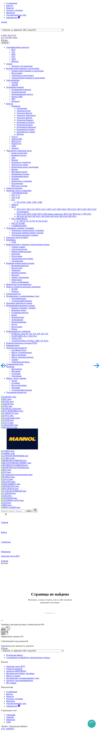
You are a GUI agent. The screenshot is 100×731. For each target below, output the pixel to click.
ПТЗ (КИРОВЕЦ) (19, 219)
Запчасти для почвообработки (19, 680)
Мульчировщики (18, 322)
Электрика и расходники (22, 75)
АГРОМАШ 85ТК (19, 193)
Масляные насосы (19, 172)
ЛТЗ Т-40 (15, 197)
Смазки (14, 359)
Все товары (11, 683)
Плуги (14, 324)
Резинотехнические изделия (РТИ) (21, 343)
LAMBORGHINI (19, 226)
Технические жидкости (16, 348)
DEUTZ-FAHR (18, 223)
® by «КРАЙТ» (8, 729)
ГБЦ (13, 158)
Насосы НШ (16, 96)
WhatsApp (10, 719)
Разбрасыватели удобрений (18, 331)
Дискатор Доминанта (26, 115)
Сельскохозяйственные (21, 301)
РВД (13, 99)
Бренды (9, 5)
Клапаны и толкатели (21, 162)
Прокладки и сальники (21, 181)
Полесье (15, 148)
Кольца (14, 169)
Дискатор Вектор (24, 113)
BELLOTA (16, 141)
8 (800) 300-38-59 (8, 35)
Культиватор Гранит (26, 122)
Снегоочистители (19, 249)
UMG (13, 146)
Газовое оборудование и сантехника (27, 71)
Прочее (14, 160)
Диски (14, 381)
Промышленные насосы (22, 94)
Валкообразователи (20, 265)
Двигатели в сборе (19, 165)
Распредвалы (17, 183)
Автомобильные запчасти (17, 47)
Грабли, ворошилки (20, 277)
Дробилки (15, 270)
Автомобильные (18, 298)
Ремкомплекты (12, 345)
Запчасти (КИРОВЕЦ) (16, 671)
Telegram (10, 717)
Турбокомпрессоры (14, 364)
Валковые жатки (18, 310)
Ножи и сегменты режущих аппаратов (23, 287)
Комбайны (11, 240)
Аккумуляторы (13, 80)
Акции (4, 22)
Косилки (15, 275)
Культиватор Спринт (26, 132)
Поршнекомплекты (20, 176)
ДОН (13, 242)
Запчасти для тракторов (22, 66)
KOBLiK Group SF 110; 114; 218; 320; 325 (29, 334)
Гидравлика (22, 108)
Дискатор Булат (24, 111)
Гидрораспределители (21, 89)
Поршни (15, 179)
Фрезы (14, 329)
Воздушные (16, 369)
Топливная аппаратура (16, 392)
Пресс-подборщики (20, 282)
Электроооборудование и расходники (28, 78)
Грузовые (15, 383)
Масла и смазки (13, 676)
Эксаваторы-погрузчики (22, 258)
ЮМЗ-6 (14, 204)
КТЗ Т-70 (15, 195)
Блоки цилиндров (19, 153)
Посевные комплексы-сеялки (19, 303)
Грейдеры (15, 254)
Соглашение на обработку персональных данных (28, 657)
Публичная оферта (14, 655)
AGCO (14, 136)
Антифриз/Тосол (18, 350)
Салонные (16, 373)
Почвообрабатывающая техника (20, 305)
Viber (8, 722)
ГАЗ (13, 52)
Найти (29, 511)
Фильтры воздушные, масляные (20, 673)
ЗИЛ (13, 54)
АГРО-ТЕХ (16, 338)
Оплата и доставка (14, 10)
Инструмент (16, 73)
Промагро (15, 106)
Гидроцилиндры (18, 92)
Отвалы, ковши (18, 247)
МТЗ (13, 207)
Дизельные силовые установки (20, 228)
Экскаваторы (17, 261)
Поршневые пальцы (20, 174)
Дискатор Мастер (24, 118)
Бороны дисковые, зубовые (23, 308)
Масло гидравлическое (21, 352)
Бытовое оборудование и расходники (22, 68)
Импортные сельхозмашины (18, 284)
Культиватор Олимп (26, 129)
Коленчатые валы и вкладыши (25, 167)
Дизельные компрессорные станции (27, 233)
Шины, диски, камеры (16, 378)
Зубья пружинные (14, 188)
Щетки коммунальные (21, 251)
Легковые (15, 388)
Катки (14, 315)
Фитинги (15, 101)
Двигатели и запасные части (19, 150)
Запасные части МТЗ (10, 556)
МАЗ (13, 59)
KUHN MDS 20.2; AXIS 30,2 (24, 336)
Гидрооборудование (15, 87)
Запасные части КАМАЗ (17, 237)
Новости (10, 8)
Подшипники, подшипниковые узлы (22, 296)
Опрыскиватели (13, 294)
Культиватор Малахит (26, 127)
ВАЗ (13, 50)
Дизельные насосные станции (24, 235)
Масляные (16, 371)
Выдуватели (16, 268)
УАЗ (13, 57)
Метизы (14, 61)
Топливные (16, 376)
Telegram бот (12, 17)
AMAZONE (16, 139)
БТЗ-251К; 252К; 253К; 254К (29, 202)
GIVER (14, 82)
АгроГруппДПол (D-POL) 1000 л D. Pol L (30, 341)
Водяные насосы (18, 155)
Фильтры (10, 366)
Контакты (10, 12)
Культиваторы (17, 317)
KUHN (14, 289)
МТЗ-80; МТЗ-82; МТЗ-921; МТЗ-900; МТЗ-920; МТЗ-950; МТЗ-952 (46, 216)
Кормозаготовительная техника (20, 263)
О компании (11, 3)
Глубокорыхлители (19, 312)
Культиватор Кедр (25, 125)
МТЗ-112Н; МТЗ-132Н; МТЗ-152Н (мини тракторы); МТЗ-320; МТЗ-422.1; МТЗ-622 (54, 214)
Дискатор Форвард (25, 120)
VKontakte (10, 715)
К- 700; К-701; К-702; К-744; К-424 (32, 221)
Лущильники (17, 319)
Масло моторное (18, 355)
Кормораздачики (18, 273)
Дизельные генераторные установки (27, 230)
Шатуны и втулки (19, 186)
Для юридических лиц (16, 15)
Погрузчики (16, 256)
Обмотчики (16, 280)
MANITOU (16, 143)
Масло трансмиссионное (22, 357)
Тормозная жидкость (20, 362)
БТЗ (13, 200)
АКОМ (14, 85)
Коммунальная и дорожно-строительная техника (27, 244)
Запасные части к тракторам (18, 190)
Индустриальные (19, 385)
